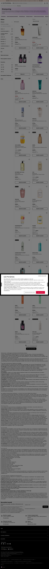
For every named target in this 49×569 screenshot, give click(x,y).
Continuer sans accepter (42, 275)
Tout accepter (40, 292)
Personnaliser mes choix (30, 292)
